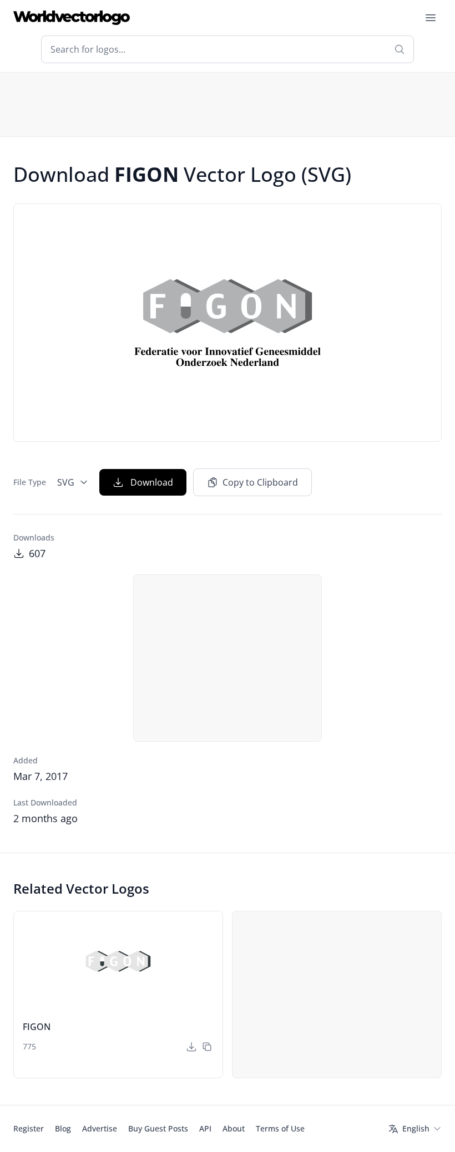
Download (151, 482)
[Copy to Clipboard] (207, 1046)
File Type (29, 482)
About (234, 1128)
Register (28, 1128)
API (205, 1128)
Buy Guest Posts (158, 1128)
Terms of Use (280, 1128)
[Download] (191, 1046)
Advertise (99, 1128)
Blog (63, 1128)
